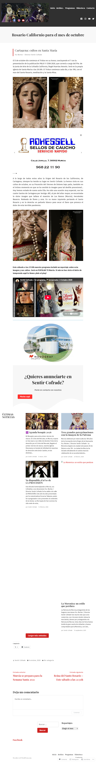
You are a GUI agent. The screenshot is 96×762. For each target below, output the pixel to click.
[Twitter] (92, 18)
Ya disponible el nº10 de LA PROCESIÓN (38, 481)
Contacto (90, 8)
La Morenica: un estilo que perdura (73, 605)
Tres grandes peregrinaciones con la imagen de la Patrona (77, 433)
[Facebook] (81, 18)
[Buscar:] (48, 724)
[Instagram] (85, 18)
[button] (30, 102)
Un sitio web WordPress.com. (22, 758)
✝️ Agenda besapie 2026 (38, 432)
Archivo (59, 8)
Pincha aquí (25, 397)
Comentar (77, 712)
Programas (70, 8)
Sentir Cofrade (32, 456)
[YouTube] (89, 18)
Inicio (52, 8)
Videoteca (80, 8)
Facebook (17, 739)
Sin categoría (49, 660)
